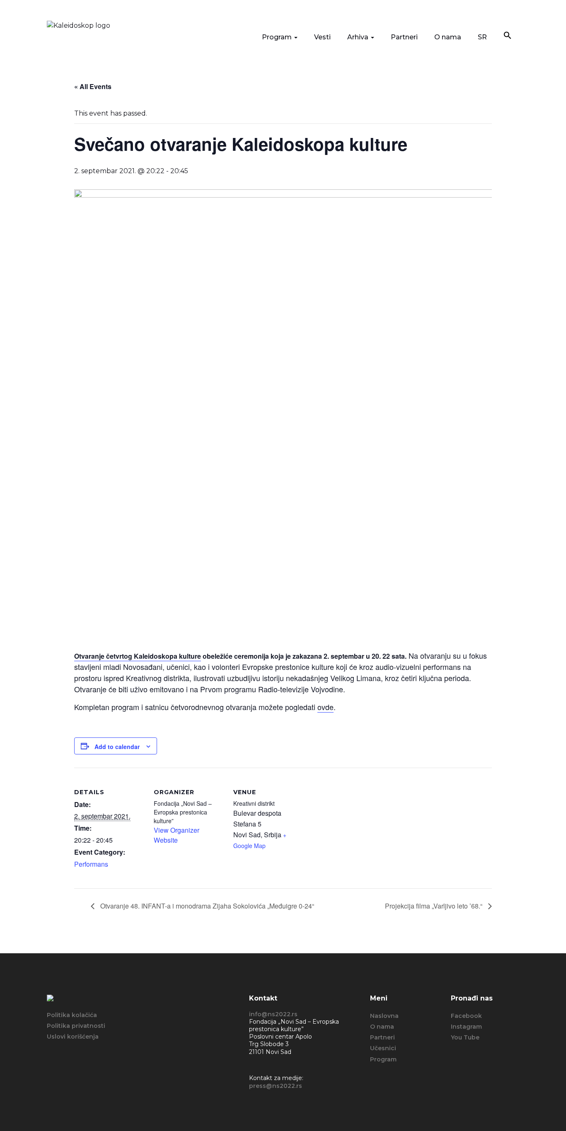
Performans (91, 864)
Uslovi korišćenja (73, 1036)
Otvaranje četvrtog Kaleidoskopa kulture (137, 656)
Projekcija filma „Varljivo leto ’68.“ (434, 906)
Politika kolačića (72, 1015)
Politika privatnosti (76, 1026)
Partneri (404, 37)
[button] (507, 36)
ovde (325, 706)
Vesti (322, 37)
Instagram (466, 1026)
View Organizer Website (176, 835)
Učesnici (383, 1048)
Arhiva (358, 37)
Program (277, 37)
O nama (447, 37)
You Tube (465, 1037)
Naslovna (384, 1016)
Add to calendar (117, 746)
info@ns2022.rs (273, 1014)
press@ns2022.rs (275, 1086)
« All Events (92, 86)
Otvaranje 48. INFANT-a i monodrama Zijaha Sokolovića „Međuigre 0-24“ (206, 906)
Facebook (466, 1016)
